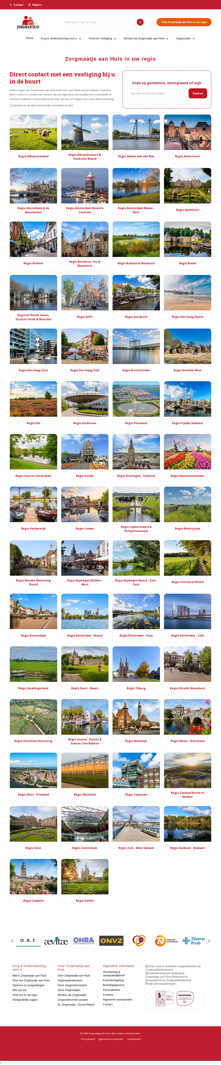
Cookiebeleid (133, 1039)
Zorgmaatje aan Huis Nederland (165, 976)
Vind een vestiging (100, 38)
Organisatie (183, 38)
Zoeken (198, 93)
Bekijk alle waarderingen (160, 983)
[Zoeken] (140, 22)
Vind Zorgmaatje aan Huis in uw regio (184, 22)
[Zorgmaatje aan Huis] (28, 22)
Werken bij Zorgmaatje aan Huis (144, 38)
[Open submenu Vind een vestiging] (115, 38)
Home (29, 38)
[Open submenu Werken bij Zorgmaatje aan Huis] (167, 38)
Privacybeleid (88, 1039)
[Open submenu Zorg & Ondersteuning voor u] (79, 38)
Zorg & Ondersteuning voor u (59, 38)
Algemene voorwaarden (110, 1039)
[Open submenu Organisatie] (193, 38)
